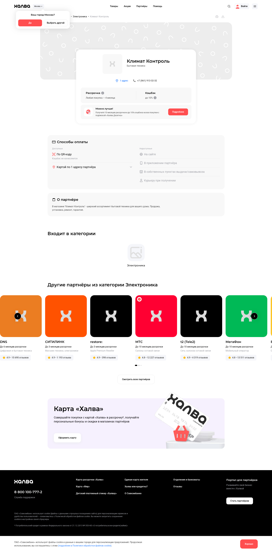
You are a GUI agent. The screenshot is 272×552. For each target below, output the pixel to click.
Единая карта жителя (136, 479)
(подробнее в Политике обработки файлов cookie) (85, 545)
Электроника (80, 16)
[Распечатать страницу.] (217, 16)
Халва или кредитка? (136, 486)
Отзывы (177, 486)
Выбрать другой (55, 22)
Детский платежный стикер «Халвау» (96, 493)
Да (30, 22)
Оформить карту (67, 437)
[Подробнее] (102, 93)
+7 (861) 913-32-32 (147, 80)
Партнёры (141, 6)
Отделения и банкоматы (186, 479)
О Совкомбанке (133, 493)
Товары (114, 6)
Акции (127, 6)
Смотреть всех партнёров (136, 379)
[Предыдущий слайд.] (17, 316)
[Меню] (255, 6)
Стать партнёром (239, 500)
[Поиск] (229, 6)
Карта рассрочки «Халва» (90, 479)
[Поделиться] (223, 16)
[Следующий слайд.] (254, 316)
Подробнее (178, 111)
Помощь (157, 6)
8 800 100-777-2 (28, 492)
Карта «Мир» (83, 486)
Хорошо (249, 544)
